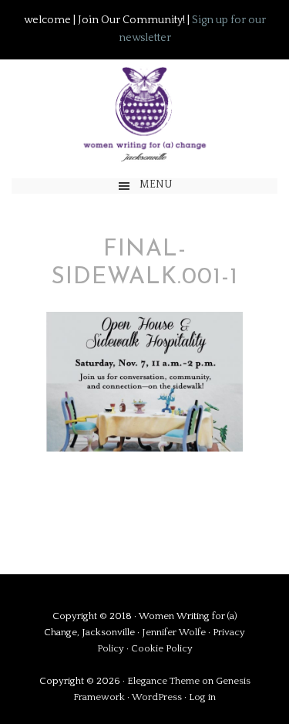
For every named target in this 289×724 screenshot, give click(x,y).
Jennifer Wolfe (175, 632)
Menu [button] (156, 184)
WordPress (157, 697)
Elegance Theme (163, 680)
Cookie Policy (162, 648)
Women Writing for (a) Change (144, 111)
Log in (202, 697)
